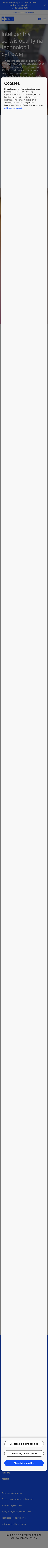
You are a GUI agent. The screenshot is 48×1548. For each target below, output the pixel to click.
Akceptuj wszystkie (24, 1463)
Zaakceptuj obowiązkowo (24, 1453)
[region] (24, 774)
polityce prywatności (13, 108)
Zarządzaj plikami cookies (24, 1444)
